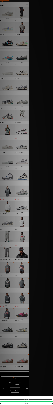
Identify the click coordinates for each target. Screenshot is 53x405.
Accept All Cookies (26, 401)
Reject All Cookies (26, 403)
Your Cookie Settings (26, 399)
